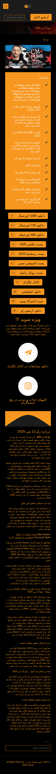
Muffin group (28, 765)
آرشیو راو (23, 725)
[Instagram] (29, 769)
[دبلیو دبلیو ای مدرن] (28, 6)
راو (17, 437)
